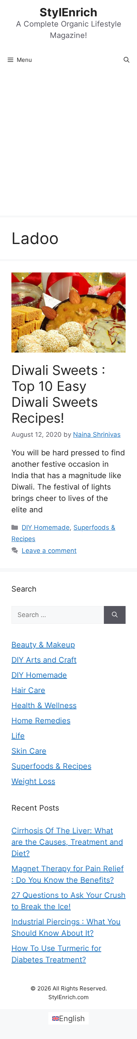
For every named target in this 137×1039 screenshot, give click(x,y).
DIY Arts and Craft (43, 659)
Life (18, 735)
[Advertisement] (68, 143)
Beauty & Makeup (43, 644)
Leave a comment (49, 550)
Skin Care (28, 751)
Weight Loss (33, 781)
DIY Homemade (46, 527)
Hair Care (28, 690)
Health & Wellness (43, 705)
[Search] (115, 615)
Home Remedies (40, 720)
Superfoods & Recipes (51, 766)
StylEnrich (68, 12)
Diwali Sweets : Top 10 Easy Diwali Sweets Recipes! (58, 394)
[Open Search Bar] (126, 60)
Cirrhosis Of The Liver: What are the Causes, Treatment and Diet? (67, 842)
